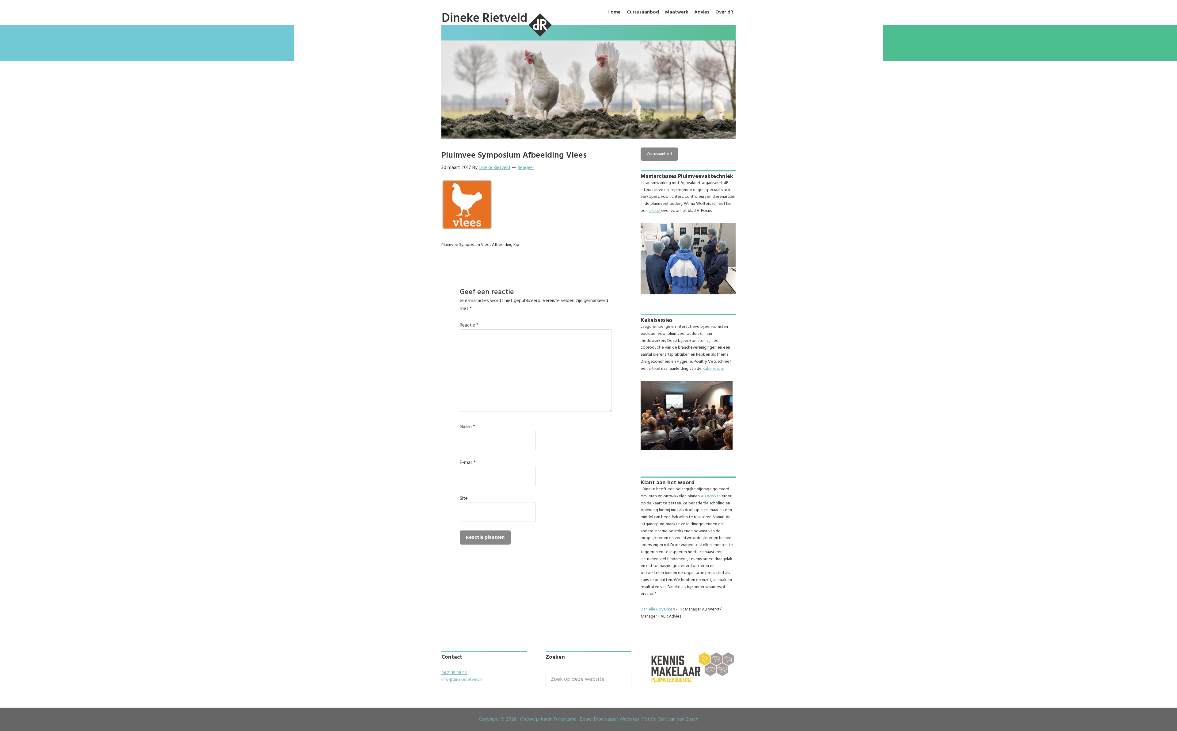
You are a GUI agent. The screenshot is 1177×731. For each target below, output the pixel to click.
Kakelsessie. (713, 368)
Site (464, 499)
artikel (655, 210)
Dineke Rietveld (496, 37)
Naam (467, 427)
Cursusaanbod (659, 154)
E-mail (468, 463)
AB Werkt (710, 496)
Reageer (526, 168)
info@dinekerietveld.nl (462, 679)
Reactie (469, 325)
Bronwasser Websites (616, 719)
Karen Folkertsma (559, 719)
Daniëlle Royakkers (658, 609)
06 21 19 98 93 (454, 672)
